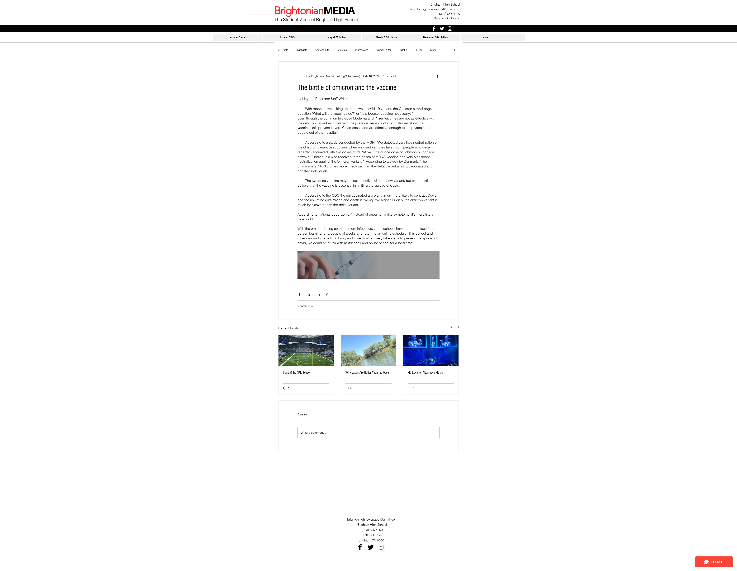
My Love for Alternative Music (425, 373)
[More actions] (437, 76)
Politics (419, 49)
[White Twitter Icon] (442, 28)
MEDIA (339, 10)
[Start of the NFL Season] (306, 350)
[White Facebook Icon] (434, 28)
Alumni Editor (383, 49)
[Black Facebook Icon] (360, 547)
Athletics (342, 49)
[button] (454, 49)
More (433, 49)
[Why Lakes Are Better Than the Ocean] (368, 350)
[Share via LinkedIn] (318, 294)
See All (454, 327)
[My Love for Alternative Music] (431, 350)
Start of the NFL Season (297, 373)
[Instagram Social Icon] (381, 547)
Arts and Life (322, 49)
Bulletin (403, 49)
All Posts (283, 49)
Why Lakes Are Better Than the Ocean (367, 373)
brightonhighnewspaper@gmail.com (435, 9)
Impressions (361, 49)
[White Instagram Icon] (450, 28)
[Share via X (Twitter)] (309, 294)
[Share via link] (327, 294)
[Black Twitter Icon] (370, 547)
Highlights (301, 49)
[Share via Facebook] (299, 294)
